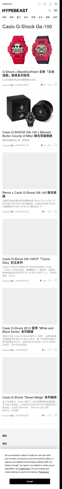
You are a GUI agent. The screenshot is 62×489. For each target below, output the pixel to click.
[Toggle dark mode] (50, 10)
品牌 (55, 17)
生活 (40, 17)
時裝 (4, 17)
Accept (30, 481)
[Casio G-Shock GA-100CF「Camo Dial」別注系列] (29, 237)
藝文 (19, 17)
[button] (55, 84)
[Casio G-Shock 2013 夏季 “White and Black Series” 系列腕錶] (29, 306)
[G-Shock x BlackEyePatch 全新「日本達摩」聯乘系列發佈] (29, 50)
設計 (26, 17)
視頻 (48, 17)
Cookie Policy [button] (24, 469)
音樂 (33, 17)
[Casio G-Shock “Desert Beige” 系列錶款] (29, 375)
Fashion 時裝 (8, 85)
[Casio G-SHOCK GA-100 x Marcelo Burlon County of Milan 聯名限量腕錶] (29, 110)
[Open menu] (55, 10)
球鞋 (12, 17)
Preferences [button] (44, 472)
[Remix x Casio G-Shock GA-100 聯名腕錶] (29, 170)
